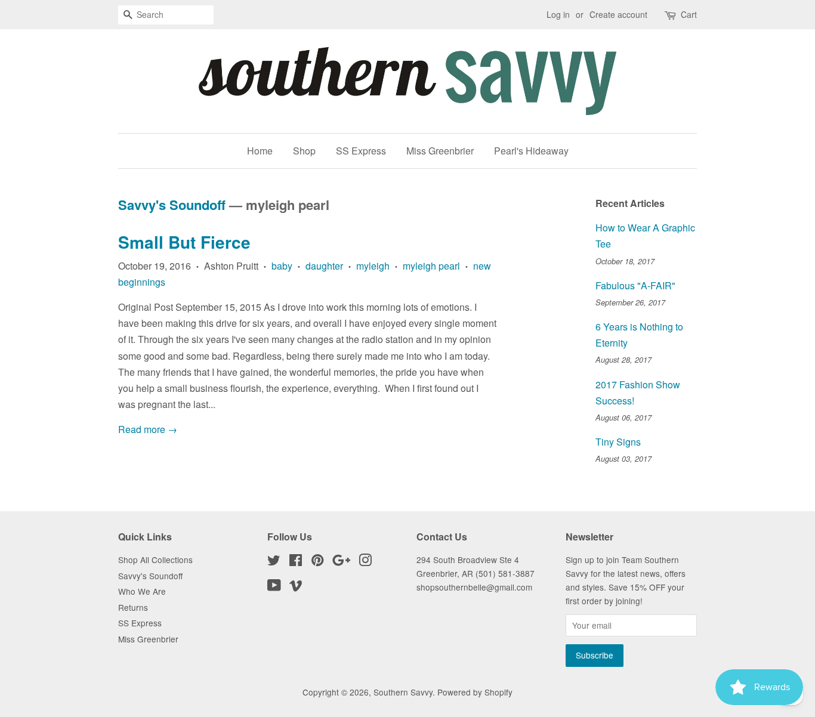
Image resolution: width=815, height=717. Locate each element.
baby (281, 266)
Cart (689, 14)
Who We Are (142, 591)
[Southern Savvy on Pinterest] (317, 562)
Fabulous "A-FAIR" (635, 285)
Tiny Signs (618, 442)
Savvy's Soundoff (172, 204)
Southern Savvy (403, 692)
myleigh (373, 266)
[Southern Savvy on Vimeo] (295, 587)
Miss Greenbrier (440, 150)
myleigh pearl (431, 266)
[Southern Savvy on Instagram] (365, 562)
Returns (133, 607)
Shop (304, 150)
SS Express (361, 150)
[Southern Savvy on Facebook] (295, 562)
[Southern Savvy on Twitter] (273, 562)
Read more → (147, 429)
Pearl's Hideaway (531, 150)
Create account (618, 14)
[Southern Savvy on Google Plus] (341, 562)
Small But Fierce (184, 242)
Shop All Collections (155, 559)
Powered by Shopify (475, 692)
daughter (324, 266)
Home (260, 150)
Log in (558, 14)
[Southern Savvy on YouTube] (274, 587)
